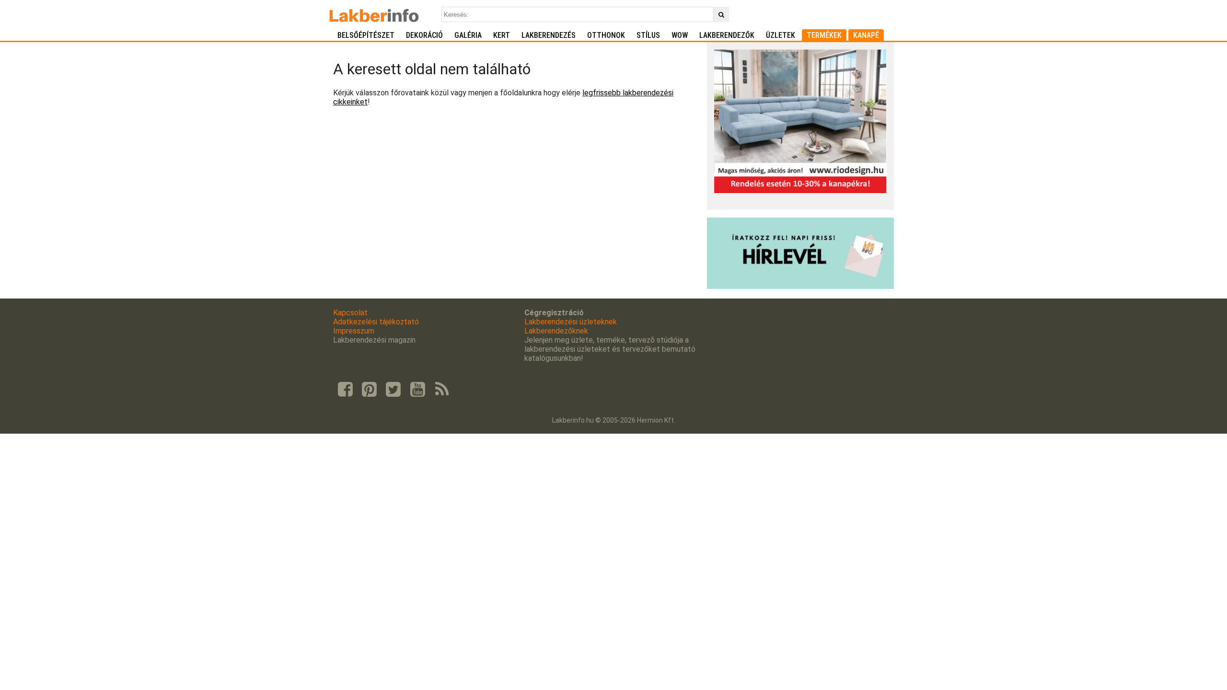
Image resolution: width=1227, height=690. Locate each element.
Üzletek (780, 35)
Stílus (648, 35)
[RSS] (442, 390)
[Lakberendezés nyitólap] (374, 14)
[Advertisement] (516, 181)
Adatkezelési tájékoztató (376, 321)
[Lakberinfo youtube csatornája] (417, 390)
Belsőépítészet (365, 35)
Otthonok (606, 35)
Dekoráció (424, 35)
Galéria (468, 35)
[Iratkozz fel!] (800, 286)
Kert (501, 35)
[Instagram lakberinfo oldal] (369, 390)
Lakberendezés (548, 35)
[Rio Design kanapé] (800, 190)
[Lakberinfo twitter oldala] (393, 390)
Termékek (824, 35)
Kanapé (866, 35)
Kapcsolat (350, 312)
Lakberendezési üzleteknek (570, 321)
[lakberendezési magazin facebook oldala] (345, 390)
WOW (679, 35)
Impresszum (353, 330)
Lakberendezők (726, 35)
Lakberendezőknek (556, 330)
